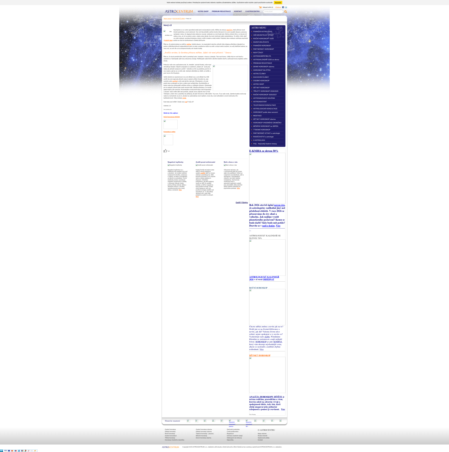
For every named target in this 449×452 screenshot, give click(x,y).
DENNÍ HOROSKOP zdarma (263, 67)
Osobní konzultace (171, 436)
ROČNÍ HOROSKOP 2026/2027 (265, 95)
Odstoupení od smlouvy (234, 438)
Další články (242, 202)
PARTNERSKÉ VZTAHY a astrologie (266, 133)
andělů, (203, 173)
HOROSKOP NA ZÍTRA (261, 70)
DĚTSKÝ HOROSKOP (261, 88)
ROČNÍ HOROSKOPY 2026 (263, 38)
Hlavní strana (167, 18)
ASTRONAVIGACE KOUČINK (264, 98)
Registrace (230, 433)
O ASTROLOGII (259, 140)
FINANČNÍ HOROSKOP (262, 45)
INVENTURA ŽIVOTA (261, 42)
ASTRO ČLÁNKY (259, 74)
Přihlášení (278, 7)
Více (180, 190)
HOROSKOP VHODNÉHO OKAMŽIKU (267, 123)
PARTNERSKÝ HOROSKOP (263, 49)
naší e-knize (268, 225)
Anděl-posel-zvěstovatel (205, 162)
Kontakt (238, 11)
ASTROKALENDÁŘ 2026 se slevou (266, 60)
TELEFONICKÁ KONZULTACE (264, 105)
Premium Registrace (221, 11)
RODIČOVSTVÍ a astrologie (263, 137)
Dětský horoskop (170, 431)
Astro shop (203, 11)
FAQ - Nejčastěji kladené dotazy (265, 144)
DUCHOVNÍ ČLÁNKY (179, 18)
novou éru (279, 205)
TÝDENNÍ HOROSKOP (261, 130)
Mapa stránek (262, 433)
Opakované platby (263, 438)
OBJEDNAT (268, 279)
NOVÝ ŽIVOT (258, 53)
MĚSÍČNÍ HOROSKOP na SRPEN (265, 126)
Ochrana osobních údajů (235, 436)
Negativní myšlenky (175, 162)
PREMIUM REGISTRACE (262, 63)
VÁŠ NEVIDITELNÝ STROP (263, 35)
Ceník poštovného (232, 431)
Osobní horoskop (170, 429)
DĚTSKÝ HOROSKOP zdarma (264, 119)
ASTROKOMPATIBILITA (262, 56)
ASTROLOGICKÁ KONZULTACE (265, 109)
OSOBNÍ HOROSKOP (261, 81)
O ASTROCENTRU (266, 430)
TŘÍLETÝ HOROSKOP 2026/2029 (265, 91)
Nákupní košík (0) (268, 7)
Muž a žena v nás (230, 162)
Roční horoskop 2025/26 (172, 117)
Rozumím (278, 2)
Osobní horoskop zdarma (204, 429)
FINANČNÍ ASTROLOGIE (262, 31)
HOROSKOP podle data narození (265, 112)
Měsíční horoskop (201, 436)
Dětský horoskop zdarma (204, 431)
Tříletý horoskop (170, 438)
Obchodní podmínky (233, 429)
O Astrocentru (252, 11)
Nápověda (230, 440)
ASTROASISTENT (260, 102)
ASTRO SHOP (258, 84)
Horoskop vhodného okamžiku (174, 440)
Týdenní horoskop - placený (205, 433)
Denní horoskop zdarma (203, 438)
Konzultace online (169, 132)
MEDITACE (257, 116)
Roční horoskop (170, 433)
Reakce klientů (262, 436)
